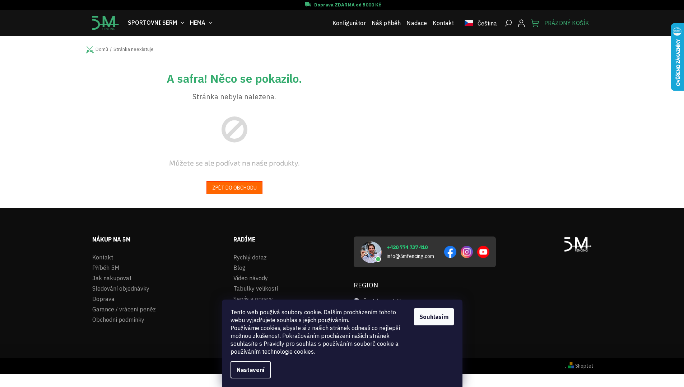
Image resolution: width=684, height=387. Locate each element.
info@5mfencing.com (410, 256)
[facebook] (450, 252)
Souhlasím (433, 316)
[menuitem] (156, 23)
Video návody (250, 278)
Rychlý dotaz (250, 257)
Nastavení (251, 369)
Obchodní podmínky (118, 319)
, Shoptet (579, 366)
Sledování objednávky (120, 288)
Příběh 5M (106, 267)
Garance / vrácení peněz (124, 309)
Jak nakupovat (111, 278)
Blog (239, 267)
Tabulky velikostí (255, 288)
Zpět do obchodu (234, 188)
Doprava (103, 298)
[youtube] (483, 252)
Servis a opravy (253, 298)
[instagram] (467, 252)
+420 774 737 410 (407, 247)
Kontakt (102, 257)
